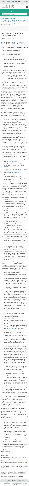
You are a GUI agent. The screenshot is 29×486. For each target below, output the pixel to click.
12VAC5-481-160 (21, 61)
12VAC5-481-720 (11, 328)
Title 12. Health (12, 20)
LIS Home (8, 480)
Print (8, 27)
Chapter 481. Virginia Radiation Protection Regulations (15, 21)
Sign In (17, 484)
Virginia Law (14, 11)
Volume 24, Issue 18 (18, 457)
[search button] (26, 14)
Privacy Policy (20, 480)
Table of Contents (4, 20)
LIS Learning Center (9, 1)
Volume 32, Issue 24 (19, 459)
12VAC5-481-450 (11, 161)
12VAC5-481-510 (6, 186)
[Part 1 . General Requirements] (5, 27)
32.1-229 (3, 453)
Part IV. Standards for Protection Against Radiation (11, 23)
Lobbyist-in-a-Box (14, 480)
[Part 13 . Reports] (2, 27)
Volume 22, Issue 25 (18, 42)
